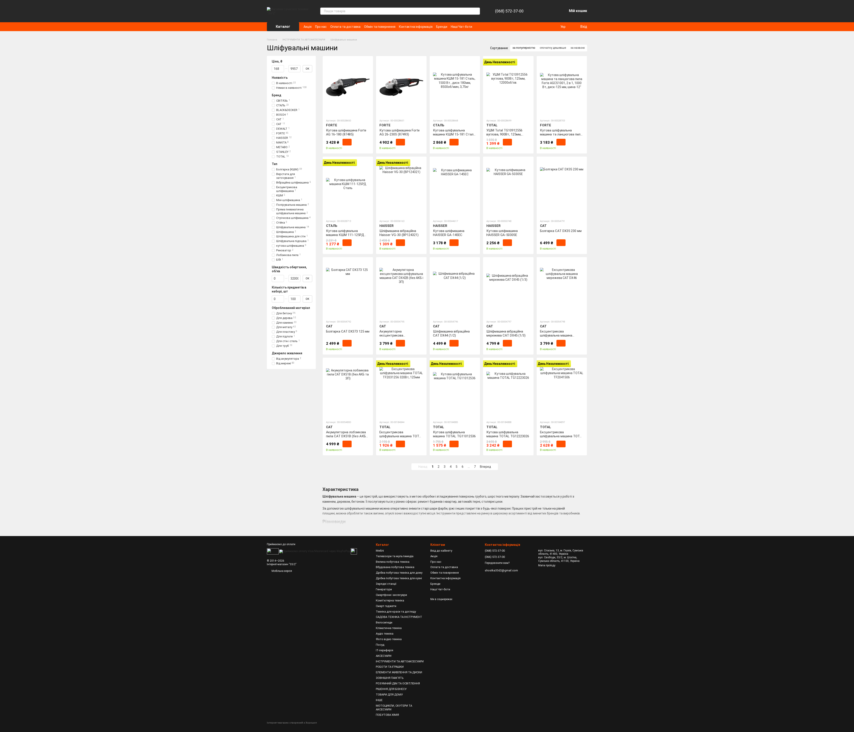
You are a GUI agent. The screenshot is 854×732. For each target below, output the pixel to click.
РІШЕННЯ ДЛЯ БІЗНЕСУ (391, 689)
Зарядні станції (386, 583)
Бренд (276, 95)
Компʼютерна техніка (390, 600)
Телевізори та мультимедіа (394, 556)
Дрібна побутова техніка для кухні (399, 578)
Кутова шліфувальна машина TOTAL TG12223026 (507, 434)
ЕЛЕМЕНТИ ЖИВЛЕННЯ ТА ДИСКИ (399, 672)
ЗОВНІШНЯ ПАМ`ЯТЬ (390, 678)
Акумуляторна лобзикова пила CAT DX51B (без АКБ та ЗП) (346, 436)
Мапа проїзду (546, 565)
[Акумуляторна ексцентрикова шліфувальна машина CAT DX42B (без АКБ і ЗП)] (401, 288)
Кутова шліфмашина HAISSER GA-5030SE (502, 233)
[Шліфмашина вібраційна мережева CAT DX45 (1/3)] (508, 288)
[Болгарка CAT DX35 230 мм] (562, 188)
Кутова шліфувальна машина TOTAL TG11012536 (454, 434)
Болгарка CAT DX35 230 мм (561, 231)
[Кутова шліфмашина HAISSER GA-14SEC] (455, 188)
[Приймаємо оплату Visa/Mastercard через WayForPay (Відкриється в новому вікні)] (314, 551)
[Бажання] (552, 11)
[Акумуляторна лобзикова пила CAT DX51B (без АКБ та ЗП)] (348, 389)
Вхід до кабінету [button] (441, 550)
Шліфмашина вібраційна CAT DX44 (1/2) (451, 333)
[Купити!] (347, 142)
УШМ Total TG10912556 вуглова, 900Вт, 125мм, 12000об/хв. (504, 134)
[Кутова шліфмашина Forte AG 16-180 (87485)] (348, 87)
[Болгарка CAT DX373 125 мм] (348, 288)
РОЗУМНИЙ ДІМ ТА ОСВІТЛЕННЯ (398, 683)
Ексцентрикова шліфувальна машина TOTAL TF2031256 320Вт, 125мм (401, 436)
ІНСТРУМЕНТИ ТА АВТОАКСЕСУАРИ (400, 661)
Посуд (380, 644)
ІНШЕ (379, 700)
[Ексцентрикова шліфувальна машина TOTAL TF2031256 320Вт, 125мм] (401, 389)
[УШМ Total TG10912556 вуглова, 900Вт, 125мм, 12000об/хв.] (508, 87)
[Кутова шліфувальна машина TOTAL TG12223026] (508, 389)
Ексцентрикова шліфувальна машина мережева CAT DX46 (556, 335)
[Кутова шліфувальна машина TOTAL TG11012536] (455, 389)
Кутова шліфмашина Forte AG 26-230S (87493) (399, 132)
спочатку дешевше (553, 47)
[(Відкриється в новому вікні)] (354, 551)
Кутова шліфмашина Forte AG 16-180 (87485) (346, 132)
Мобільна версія (281, 571)
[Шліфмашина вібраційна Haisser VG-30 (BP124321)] (401, 188)
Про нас (321, 26)
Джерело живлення (287, 353)
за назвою (577, 47)
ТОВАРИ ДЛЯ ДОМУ (389, 694)
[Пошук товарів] (476, 11)
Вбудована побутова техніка (395, 567)
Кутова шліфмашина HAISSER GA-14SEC (448, 233)
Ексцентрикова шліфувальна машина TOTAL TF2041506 (562, 436)
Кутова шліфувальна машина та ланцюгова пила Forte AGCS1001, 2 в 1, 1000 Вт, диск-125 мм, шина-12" (561, 136)
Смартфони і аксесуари (391, 595)
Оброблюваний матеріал (291, 307)
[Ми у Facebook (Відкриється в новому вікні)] (478, 26)
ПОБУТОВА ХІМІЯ (387, 714)
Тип (274, 164)
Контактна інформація (416, 26)
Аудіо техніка (384, 633)
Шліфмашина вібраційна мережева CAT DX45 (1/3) (506, 333)
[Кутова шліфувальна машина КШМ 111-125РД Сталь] (348, 188)
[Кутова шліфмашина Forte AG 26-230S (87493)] (401, 87)
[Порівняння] (540, 11)
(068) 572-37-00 (509, 11)
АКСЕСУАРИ (383, 655)
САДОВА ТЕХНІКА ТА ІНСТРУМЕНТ (399, 617)
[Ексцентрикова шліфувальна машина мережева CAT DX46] (562, 288)
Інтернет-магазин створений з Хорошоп (292, 722)
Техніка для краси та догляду (396, 611)
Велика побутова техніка (392, 561)
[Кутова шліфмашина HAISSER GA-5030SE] (508, 188)
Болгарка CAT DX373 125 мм (347, 331)
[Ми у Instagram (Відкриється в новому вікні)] (483, 26)
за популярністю (523, 47)
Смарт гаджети (386, 606)
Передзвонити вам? (497, 563)
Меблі (380, 550)
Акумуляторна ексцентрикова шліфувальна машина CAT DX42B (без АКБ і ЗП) (399, 337)
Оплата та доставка (345, 26)
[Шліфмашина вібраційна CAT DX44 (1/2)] (455, 288)
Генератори (384, 589)
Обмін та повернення (379, 26)
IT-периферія (384, 650)
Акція (308, 26)
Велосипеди (384, 622)
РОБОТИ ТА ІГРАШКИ (390, 666)
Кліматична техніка (389, 628)
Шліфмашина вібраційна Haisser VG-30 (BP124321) (399, 233)
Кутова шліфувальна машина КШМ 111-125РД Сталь (345, 235)
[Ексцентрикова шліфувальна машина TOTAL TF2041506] (562, 389)
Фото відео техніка (389, 639)
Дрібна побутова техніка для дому (399, 572)
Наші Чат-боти (461, 26)
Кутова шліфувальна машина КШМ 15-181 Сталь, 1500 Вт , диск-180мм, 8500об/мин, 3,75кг (454, 136)
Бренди (441, 26)
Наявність (280, 77)
